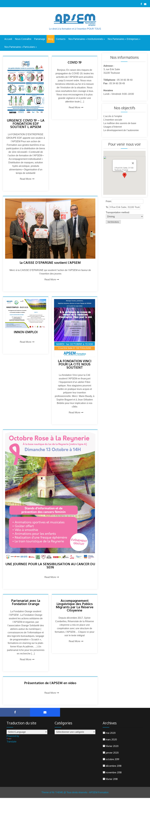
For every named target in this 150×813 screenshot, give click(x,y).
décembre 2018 (113, 765)
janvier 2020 (112, 752)
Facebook (15, 712)
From (108, 201)
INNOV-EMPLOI (26, 332)
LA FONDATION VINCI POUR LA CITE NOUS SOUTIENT (74, 364)
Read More (25, 178)
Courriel (45, 712)
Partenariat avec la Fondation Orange (25, 602)
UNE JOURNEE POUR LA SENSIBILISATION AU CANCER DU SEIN (50, 565)
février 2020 (112, 746)
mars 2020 (111, 739)
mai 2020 (111, 732)
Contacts (60, 38)
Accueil (8, 38)
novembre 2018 (114, 772)
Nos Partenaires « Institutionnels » (86, 38)
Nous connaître (23, 38)
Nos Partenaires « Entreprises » (124, 38)
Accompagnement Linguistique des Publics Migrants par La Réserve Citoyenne (74, 605)
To (107, 207)
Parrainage (39, 38)
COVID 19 (74, 62)
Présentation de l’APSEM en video (50, 683)
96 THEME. (58, 792)
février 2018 (112, 779)
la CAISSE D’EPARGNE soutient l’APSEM (50, 262)
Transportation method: (118, 212)
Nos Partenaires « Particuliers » (20, 46)
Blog (50, 38)
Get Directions (113, 222)
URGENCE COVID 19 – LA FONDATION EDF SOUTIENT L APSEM (25, 123)
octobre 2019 (112, 759)
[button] (124, 175)
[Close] (132, 163)
